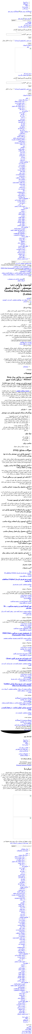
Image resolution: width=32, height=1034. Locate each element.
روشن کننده (21, 149)
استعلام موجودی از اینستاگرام (23, 698)
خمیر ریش (22, 173)
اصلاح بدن (22, 168)
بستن (29, 1026)
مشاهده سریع (27, 598)
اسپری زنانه (21, 250)
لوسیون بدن (21, 188)
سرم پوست (21, 134)
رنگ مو (23, 114)
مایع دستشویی (21, 192)
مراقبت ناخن (21, 195)
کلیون (29, 665)
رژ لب (19, 204)
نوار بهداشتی (21, 196)
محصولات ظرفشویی (19, 233)
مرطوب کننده (21, 136)
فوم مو (23, 123)
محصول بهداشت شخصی (22, 391)
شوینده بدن (22, 181)
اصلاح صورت (21, 169)
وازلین (25, 301)
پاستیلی (23, 209)
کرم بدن (22, 185)
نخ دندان (22, 244)
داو (30, 586)
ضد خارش (22, 155)
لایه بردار (22, 152)
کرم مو (23, 125)
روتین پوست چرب (20, 103)
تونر (24, 146)
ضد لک (23, 157)
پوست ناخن (22, 212)
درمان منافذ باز (20, 104)
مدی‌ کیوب (28, 614)
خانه (30, 263)
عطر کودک (22, 257)
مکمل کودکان (21, 222)
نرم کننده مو (21, 128)
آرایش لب (22, 203)
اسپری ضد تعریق (17, 584)
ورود (30, 37)
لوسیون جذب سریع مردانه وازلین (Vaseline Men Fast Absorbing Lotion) (17, 684)
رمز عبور (26, 34)
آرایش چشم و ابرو (20, 200)
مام (24, 190)
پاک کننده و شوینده (20, 142)
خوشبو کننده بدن (20, 174)
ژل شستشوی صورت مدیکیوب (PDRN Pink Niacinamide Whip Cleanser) (17, 634)
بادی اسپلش (21, 254)
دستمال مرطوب (20, 177)
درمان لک (22, 109)
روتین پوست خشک (20, 101)
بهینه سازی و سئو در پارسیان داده (19, 843)
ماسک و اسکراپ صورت (18, 139)
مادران (23, 215)
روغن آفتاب (21, 150)
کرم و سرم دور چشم (19, 138)
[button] (26, 595)
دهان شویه (22, 239)
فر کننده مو (22, 122)
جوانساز (22, 147)
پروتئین (23, 211)
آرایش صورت (21, 201)
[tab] (14, 366)
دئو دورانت (22, 176)
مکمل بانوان (21, 219)
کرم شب (22, 160)
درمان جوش (21, 107)
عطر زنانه (22, 255)
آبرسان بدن (22, 163)
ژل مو (23, 117)
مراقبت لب (22, 193)
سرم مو (22, 119)
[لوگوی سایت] (28, 18)
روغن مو (22, 115)
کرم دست (22, 187)
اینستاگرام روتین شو (25, 11)
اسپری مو (22, 112)
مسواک (23, 241)
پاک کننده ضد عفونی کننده (18, 230)
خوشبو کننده (21, 231)
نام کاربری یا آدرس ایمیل (22, 29)
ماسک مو (22, 126)
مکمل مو (22, 223)
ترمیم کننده (22, 141)
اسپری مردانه (21, 252)
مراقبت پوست (27, 611)
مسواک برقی (21, 242)
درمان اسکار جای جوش (18, 106)
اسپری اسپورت (20, 249)
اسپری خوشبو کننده (19, 228)
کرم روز (22, 158)
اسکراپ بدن (21, 166)
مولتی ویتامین (21, 225)
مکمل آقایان (21, 217)
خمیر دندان (22, 238)
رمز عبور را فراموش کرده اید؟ (23, 40)
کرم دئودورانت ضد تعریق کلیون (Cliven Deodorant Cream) (18, 659)
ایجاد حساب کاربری (23, 26)
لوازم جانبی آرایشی (19, 206)
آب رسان (22, 144)
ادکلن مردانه (21, 247)
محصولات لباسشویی (19, 235)
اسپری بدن (22, 165)
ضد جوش (22, 153)
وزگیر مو (22, 130)
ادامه (29, 43)
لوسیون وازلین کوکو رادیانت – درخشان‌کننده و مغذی (17, 274)
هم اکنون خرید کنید (16, 340)
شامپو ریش (22, 179)
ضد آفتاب (22, 133)
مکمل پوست (21, 220)
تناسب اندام (21, 214)
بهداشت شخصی (24, 263)
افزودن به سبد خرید (26, 340)
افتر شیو (22, 171)
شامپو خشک (21, 120)
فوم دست (22, 184)
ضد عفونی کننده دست (19, 182)
